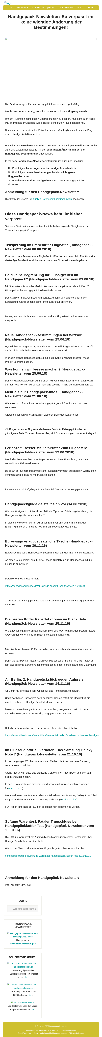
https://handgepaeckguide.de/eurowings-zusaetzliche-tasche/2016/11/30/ (45, 586)
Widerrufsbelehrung (76, 1033)
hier (25, 977)
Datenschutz (50, 1030)
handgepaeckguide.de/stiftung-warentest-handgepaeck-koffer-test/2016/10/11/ (48, 855)
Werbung (65, 1030)
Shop (20, 1033)
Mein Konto (44, 1033)
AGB (58, 1030)
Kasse (35, 1033)
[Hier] (22, 937)
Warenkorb (27, 1033)
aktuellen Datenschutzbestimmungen (51, 199)
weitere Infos (15, 788)
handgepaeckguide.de (58, 1026)
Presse (73, 1030)
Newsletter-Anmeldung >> (23, 944)
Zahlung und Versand (58, 1033)
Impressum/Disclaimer (35, 1030)
